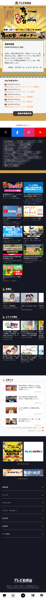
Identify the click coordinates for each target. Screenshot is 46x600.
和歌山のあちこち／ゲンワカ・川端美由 (19, 97)
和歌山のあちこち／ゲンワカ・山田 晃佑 (19, 107)
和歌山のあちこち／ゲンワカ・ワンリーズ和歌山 (22, 87)
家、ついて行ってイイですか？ (14, 163)
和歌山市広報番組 (25, 144)
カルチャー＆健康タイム (12, 152)
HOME (4, 7)
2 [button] (21, 464)
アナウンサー (6, 503)
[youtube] (40, 132)
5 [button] (28, 464)
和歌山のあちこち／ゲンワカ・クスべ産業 (19, 92)
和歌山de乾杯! (9, 149)
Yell (40, 141)
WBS (38, 152)
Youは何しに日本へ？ (34, 157)
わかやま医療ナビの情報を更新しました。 (30, 411)
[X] (6, 132)
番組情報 (13, 597)
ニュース (33, 597)
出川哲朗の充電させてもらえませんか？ (17, 160)
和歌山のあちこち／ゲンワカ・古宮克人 (19, 102)
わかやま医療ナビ (24, 147)
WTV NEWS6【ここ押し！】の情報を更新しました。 (30, 422)
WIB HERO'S (28, 152)
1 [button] (18, 464)
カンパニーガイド (23, 149)
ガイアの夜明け (23, 155)
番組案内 (11, 7)
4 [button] (26, 464)
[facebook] (17, 132)
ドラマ (7, 157)
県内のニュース (18, 157)
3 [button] (23, 464)
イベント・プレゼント (9, 510)
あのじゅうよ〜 (9, 147)
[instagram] (28, 132)
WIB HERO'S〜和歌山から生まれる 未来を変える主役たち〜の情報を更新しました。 (30, 389)
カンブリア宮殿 (9, 155)
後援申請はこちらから (34, 431)
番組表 (4, 597)
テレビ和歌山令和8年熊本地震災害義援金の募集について (24, 428)
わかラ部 (20, 141)
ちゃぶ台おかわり (20, 7)
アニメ (35, 155)
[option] (13, 453)
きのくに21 (30, 141)
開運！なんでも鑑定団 (11, 165)
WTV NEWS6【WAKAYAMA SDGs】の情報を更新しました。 (30, 400)
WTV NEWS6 (9, 141)
